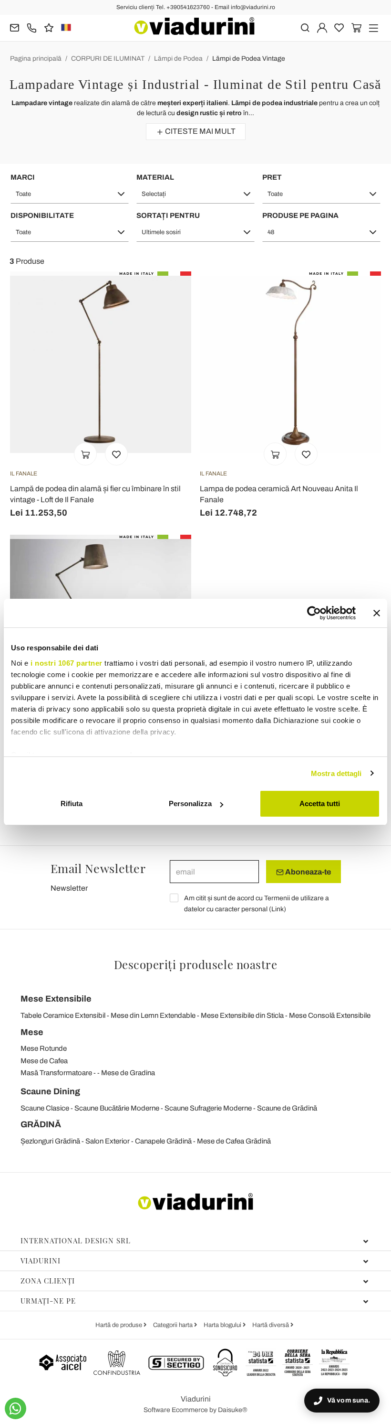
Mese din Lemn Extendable (153, 1015)
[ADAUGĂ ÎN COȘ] (85, 453)
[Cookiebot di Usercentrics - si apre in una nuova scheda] (314, 613)
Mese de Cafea (44, 1061)
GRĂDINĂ (41, 1124)
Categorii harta (173, 1325)
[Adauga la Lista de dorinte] (116, 453)
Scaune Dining (50, 1091)
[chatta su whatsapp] (15, 1408)
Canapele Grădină (163, 1141)
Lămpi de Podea (178, 58)
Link (277, 909)
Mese (32, 1032)
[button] (69, 194)
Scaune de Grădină (287, 1108)
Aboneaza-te (307, 872)
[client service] (32, 27)
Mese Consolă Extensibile (329, 1015)
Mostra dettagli (336, 773)
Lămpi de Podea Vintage (248, 58)
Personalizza (190, 803)
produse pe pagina (300, 215)
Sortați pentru (168, 215)
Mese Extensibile (56, 998)
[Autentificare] (322, 27)
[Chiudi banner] (376, 613)
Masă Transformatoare (56, 1073)
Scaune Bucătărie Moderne (116, 1108)
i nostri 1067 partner (67, 663)
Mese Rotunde (44, 1048)
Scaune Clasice (45, 1108)
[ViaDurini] (194, 26)
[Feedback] (49, 27)
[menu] (374, 27)
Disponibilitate (42, 215)
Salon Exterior (107, 1141)
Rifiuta (71, 803)
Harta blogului (223, 1325)
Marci (22, 177)
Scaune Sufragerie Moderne (208, 1108)
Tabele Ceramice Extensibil (63, 1015)
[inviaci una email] (15, 27)
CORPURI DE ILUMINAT (107, 58)
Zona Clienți (48, 1280)
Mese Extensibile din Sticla (242, 1015)
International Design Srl (76, 1240)
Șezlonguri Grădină (50, 1141)
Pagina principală (36, 58)
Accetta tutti (319, 803)
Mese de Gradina (128, 1073)
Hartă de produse (119, 1325)
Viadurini (41, 1260)
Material (155, 177)
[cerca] (305, 27)
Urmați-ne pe (48, 1300)
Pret (272, 177)
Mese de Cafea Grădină (234, 1141)
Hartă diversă (271, 1325)
